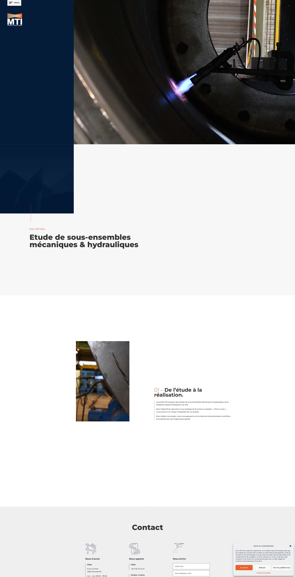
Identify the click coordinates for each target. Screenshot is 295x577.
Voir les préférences (281, 568)
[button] (290, 546)
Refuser (262, 568)
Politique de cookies (264, 573)
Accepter (244, 568)
